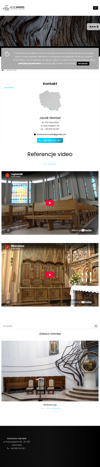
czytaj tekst (51, 164)
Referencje (56, 408)
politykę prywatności (29, 63)
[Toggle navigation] (95, 8)
